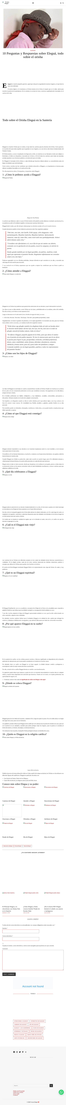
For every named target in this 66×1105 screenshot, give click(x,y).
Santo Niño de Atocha (34, 1034)
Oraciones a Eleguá (8, 819)
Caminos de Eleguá (8, 801)
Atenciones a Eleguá (8, 846)
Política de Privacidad (18, 1091)
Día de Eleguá (28, 837)
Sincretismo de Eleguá (51, 801)
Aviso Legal (16, 1093)
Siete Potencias (19, 1038)
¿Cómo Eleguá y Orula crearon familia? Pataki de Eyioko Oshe (31, 909)
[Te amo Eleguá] (6, 3)
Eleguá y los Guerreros (22, 1027)
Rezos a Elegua (19, 1034)
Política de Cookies (18, 1092)
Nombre (4, 928)
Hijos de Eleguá (49, 837)
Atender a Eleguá (29, 801)
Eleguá (33, 50)
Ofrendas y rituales (21, 1031)
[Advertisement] (33, 71)
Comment (5, 948)
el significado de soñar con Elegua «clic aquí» (33, 679)
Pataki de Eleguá (7, 837)
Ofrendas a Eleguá (29, 819)
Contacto (15, 1095)
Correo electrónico (7, 936)
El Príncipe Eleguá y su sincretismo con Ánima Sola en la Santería (11, 909)
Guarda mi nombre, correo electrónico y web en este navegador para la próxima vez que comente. (28, 945)
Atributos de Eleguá (50, 819)
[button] (61, 1092)
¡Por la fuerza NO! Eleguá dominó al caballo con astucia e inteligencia (53, 909)
